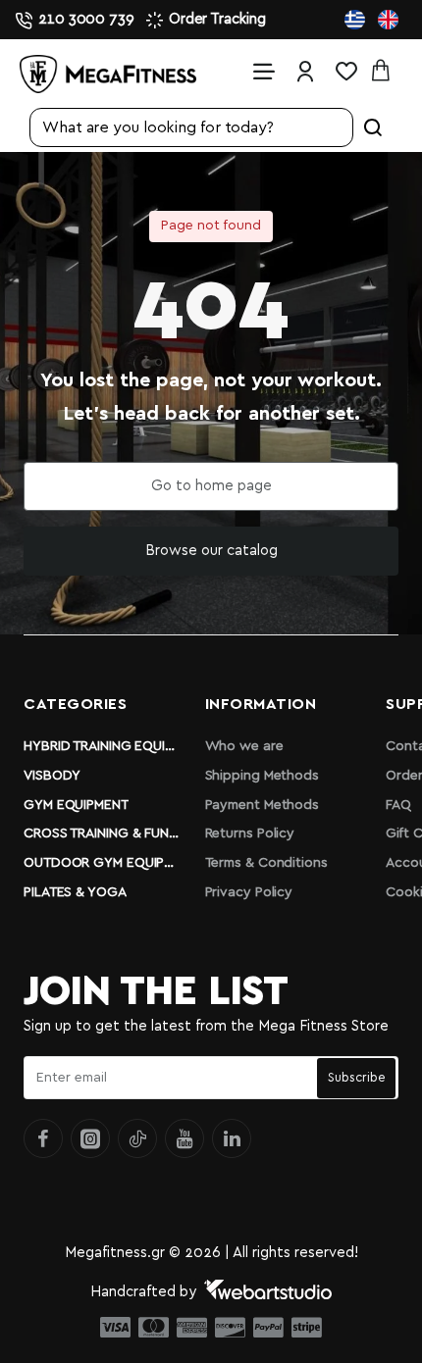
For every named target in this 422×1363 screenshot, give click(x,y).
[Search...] (373, 127)
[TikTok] (137, 1138)
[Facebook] (43, 1138)
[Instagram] (90, 1138)
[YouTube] (184, 1138)
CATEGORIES (75, 704)
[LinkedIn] (231, 1138)
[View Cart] (386, 71)
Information (261, 704)
